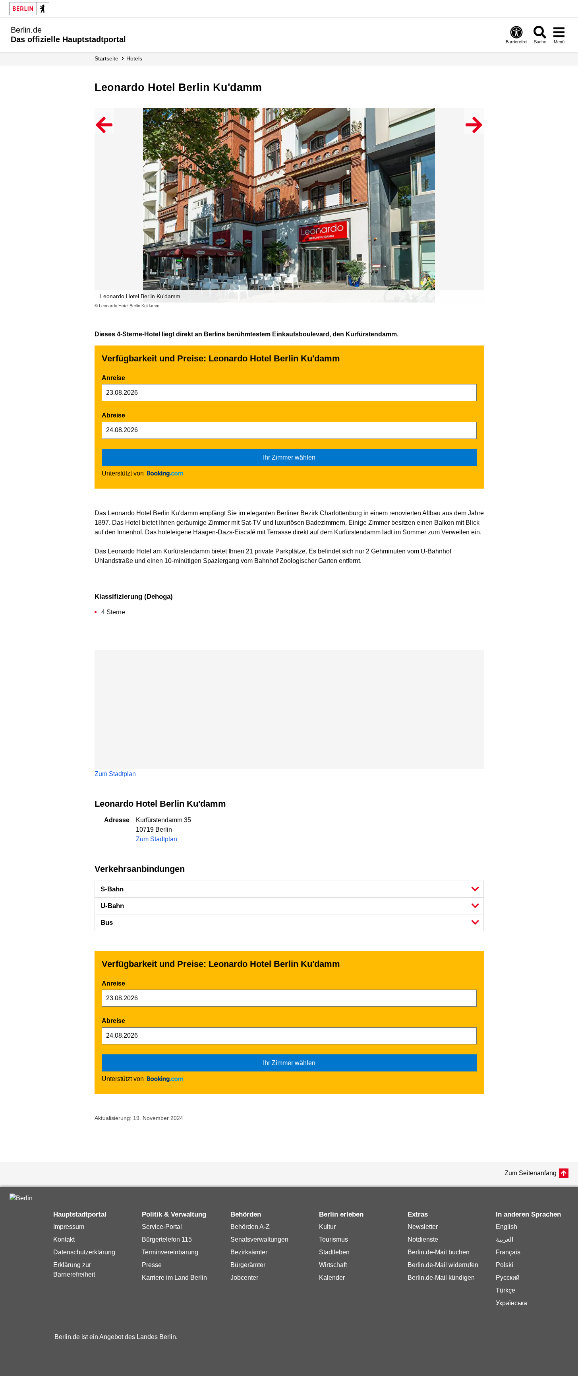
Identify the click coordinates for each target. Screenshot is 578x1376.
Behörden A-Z (250, 1226)
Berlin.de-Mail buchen (439, 1252)
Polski (504, 1264)
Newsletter (423, 1226)
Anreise (113, 378)
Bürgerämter (247, 1264)
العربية (504, 1239)
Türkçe (505, 1290)
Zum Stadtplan (115, 773)
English (506, 1226)
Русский (508, 1277)
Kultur (327, 1226)
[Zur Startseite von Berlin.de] (21, 1198)
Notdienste (423, 1239)
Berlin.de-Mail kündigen (441, 1277)
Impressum (68, 1226)
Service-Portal (162, 1226)
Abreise (113, 415)
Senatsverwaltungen (259, 1239)
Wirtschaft (333, 1264)
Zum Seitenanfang (531, 1173)
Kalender (332, 1277)
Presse (152, 1264)
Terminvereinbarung (170, 1252)
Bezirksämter (248, 1252)
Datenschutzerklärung (84, 1252)
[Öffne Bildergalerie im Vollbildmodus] (479, 306)
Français (508, 1252)
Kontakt (64, 1239)
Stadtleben (334, 1252)
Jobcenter (244, 1277)
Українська (511, 1303)
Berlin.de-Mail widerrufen (443, 1264)
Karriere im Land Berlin (174, 1277)
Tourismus (333, 1239)
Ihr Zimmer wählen (289, 457)
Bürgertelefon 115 (167, 1239)
